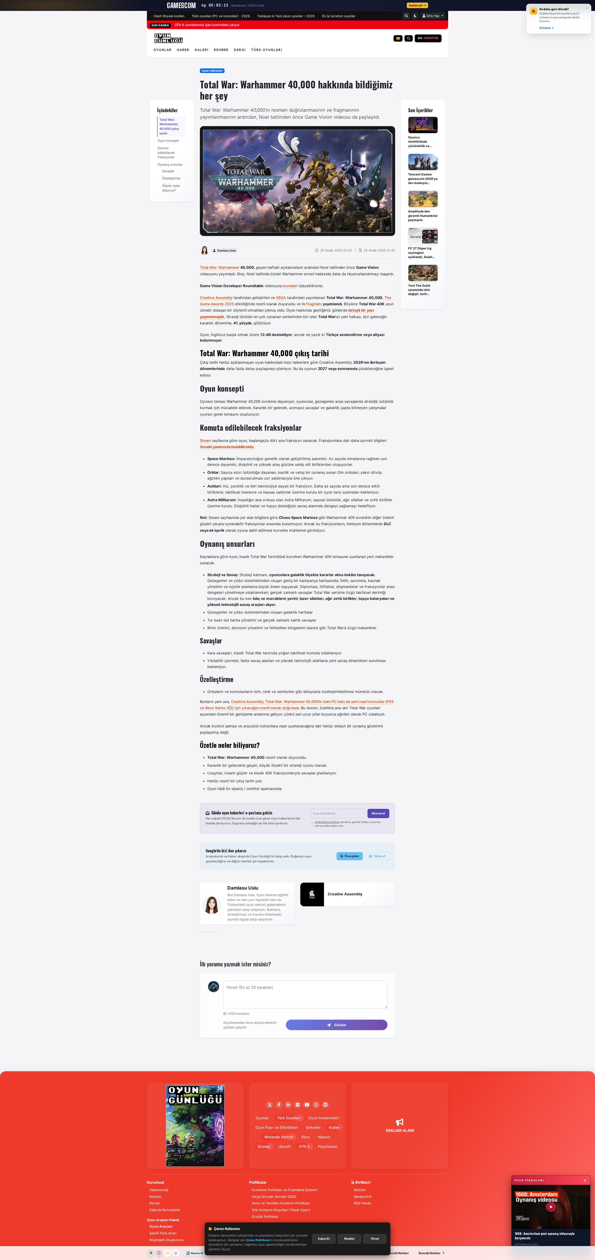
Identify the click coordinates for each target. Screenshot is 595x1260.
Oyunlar (162, 50)
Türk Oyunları (288, 1118)
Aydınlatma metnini (327, 822)
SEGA (281, 297)
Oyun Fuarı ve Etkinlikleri (276, 1127)
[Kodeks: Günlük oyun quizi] (398, 38)
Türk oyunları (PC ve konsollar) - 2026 (221, 16)
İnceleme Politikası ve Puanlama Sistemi (284, 1190)
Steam (205, 440)
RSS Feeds (362, 1203)
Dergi (240, 50)
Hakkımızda (158, 1190)
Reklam (360, 1190)
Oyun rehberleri (212, 70)
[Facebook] (279, 1105)
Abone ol (378, 813)
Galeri (202, 50)
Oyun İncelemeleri (323, 1118)
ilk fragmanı (312, 304)
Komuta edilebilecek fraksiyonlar (166, 152)
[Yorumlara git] (167, 1253)
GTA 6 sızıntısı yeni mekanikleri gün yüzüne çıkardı (213, 25)
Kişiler (334, 1127)
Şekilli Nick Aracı (163, 1233)
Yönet (374, 1238)
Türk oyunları (266, 50)
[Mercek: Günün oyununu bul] (408, 38)
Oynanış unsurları (170, 164)
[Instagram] (316, 1105)
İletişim (155, 1197)
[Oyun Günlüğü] (168, 38)
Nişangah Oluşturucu (166, 1240)
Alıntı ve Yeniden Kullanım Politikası (281, 1203)
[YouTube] (307, 1105)
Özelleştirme (171, 178)
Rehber (221, 50)
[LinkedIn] (288, 1105)
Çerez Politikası (258, 1240)
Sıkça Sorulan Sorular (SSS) (274, 1197)
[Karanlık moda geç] (415, 15)
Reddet (349, 1238)
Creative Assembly (216, 297)
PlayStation (327, 1146)
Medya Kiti (362, 1197)
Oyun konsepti (168, 140)
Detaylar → (546, 28)
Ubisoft (284, 1146)
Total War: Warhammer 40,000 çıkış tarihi (169, 126)
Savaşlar (168, 171)
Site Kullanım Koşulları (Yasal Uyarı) (281, 1210)
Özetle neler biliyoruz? (171, 188)
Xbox (305, 1137)
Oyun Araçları (161, 1226)
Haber (183, 50)
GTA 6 (304, 1146)
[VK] (297, 1105)
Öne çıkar (351, 856)
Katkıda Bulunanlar (164, 1210)
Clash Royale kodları (168, 16)
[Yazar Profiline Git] (175, 1253)
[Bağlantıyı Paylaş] (150, 1253)
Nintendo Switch (278, 1137)
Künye (154, 1203)
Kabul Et (324, 1238)
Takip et (379, 856)
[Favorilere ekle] (159, 1253)
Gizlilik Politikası (265, 1217)
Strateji (264, 1146)
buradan (290, 285)
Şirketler (313, 1127)
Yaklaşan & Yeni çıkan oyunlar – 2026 (286, 16)
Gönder (340, 1025)
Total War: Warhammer (219, 267)
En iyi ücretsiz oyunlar (338, 16)
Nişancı (324, 1137)
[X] (269, 1105)
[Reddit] (325, 1105)
